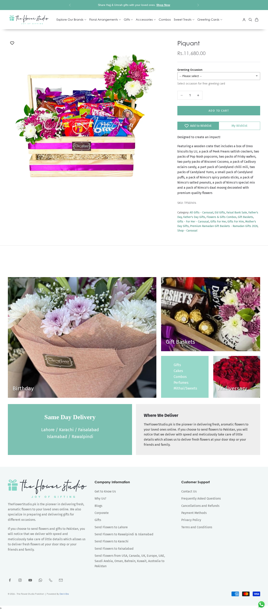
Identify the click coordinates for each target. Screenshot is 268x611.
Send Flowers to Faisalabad (114, 548)
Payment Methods (194, 513)
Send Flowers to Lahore (111, 527)
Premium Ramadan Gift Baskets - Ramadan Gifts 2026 (224, 226)
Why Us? (100, 498)
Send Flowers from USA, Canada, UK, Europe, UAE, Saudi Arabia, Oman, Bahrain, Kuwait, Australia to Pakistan (130, 561)
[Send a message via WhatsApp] (261, 604)
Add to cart (219, 110)
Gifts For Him (235, 221)
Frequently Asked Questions (201, 498)
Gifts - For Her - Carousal (193, 221)
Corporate (102, 513)
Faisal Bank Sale (236, 212)
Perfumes (181, 382)
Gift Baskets (245, 217)
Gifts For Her (218, 221)
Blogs (98, 506)
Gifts (177, 365)
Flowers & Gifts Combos (221, 217)
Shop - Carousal (187, 230)
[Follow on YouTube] (30, 580)
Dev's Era (64, 594)
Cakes (178, 371)
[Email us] (61, 580)
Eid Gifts (220, 212)
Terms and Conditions (196, 527)
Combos (165, 19)
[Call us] (51, 580)
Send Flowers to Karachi (112, 541)
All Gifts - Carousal (201, 212)
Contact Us (189, 491)
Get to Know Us (105, 491)
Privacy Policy (191, 520)
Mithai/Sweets (185, 388)
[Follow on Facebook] (10, 580)
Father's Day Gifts (194, 217)
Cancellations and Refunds (200, 506)
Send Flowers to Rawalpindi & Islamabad (124, 534)
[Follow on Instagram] (20, 580)
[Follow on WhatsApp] (40, 580)
